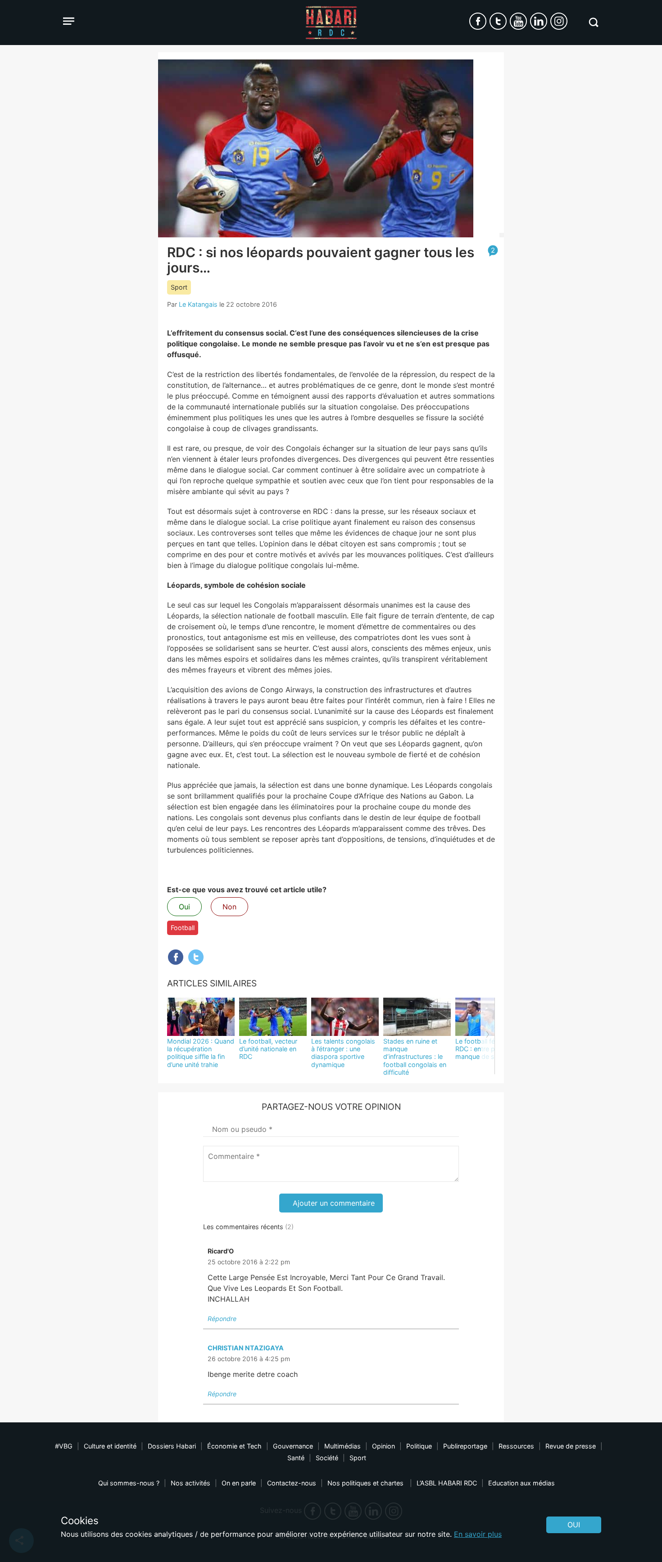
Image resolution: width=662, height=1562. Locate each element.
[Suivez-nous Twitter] (498, 21)
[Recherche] (593, 22)
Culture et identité (110, 1446)
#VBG (64, 1446)
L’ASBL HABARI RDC (447, 1483)
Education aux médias (521, 1483)
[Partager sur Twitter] (195, 957)
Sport (179, 287)
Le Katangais (198, 304)
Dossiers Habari (172, 1446)
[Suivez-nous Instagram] (558, 21)
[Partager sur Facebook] (175, 957)
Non (229, 906)
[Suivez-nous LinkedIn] (538, 21)
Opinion (383, 1446)
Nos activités (190, 1483)
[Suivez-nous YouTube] (518, 21)
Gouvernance (293, 1446)
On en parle (239, 1483)
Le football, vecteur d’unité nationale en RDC (268, 1049)
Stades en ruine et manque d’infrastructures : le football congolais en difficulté (414, 1056)
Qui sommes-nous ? (128, 1483)
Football (183, 927)
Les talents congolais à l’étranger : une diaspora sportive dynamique (343, 1052)
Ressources (516, 1446)
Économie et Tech (234, 1446)
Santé (295, 1458)
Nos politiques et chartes (366, 1483)
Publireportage (465, 1446)
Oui (184, 906)
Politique (419, 1446)
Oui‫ (573, 1524)
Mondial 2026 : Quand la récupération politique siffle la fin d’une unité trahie (200, 1052)
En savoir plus (478, 1534)
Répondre (222, 1318)
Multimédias (342, 1446)
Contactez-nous (291, 1483)
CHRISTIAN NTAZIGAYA (246, 1348)
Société (327, 1458)
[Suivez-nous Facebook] (477, 21)
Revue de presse (570, 1446)
